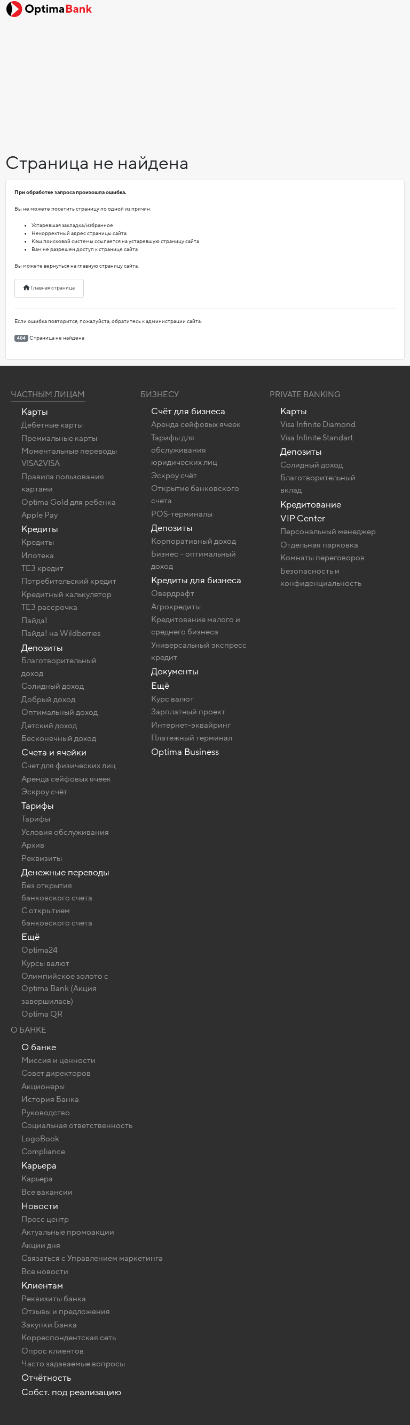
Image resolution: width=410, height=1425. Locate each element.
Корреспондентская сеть (68, 1337)
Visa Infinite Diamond (318, 424)
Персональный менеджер (328, 531)
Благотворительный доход (59, 666)
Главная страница (52, 288)
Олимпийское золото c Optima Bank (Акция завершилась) (64, 988)
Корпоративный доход (193, 541)
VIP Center (302, 518)
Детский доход (49, 725)
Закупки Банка (49, 1324)
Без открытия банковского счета (56, 891)
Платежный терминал (191, 737)
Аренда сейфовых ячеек (66, 779)
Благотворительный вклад (318, 483)
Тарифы (37, 806)
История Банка (50, 1099)
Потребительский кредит (68, 581)
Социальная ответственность (76, 1125)
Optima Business (185, 752)
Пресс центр (45, 1219)
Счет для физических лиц (68, 765)
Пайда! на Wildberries (60, 633)
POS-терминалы (181, 514)
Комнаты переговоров (322, 557)
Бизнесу (159, 394)
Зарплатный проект (188, 711)
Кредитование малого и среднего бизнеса (195, 625)
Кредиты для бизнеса (196, 580)
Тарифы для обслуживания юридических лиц (184, 450)
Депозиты (42, 648)
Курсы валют (45, 963)
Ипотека (37, 555)
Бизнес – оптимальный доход (193, 560)
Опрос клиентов (52, 1351)
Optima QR (41, 1014)
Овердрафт (172, 593)
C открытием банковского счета (56, 916)
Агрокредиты (176, 606)
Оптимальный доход (59, 712)
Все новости (44, 1271)
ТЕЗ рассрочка (49, 607)
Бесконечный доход (58, 738)
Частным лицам (48, 394)
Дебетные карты (52, 425)
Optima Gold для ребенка (68, 502)
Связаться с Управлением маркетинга (92, 1258)
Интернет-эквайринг (191, 725)
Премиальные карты (59, 438)
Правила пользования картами (62, 482)
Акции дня (40, 1245)
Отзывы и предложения (65, 1311)
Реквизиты (41, 858)
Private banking (305, 394)
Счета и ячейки (53, 752)
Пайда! (34, 620)
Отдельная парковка (319, 545)
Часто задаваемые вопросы (73, 1363)
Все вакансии (47, 1192)
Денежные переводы (65, 872)
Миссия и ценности (58, 1060)
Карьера (39, 1166)
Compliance (43, 1151)
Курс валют (172, 699)
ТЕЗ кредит (42, 568)
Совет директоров (56, 1073)
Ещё (30, 937)
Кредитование (310, 504)
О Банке (28, 1030)
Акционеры (43, 1086)
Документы (175, 671)
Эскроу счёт (44, 791)
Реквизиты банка (53, 1298)
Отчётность (46, 1378)
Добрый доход (48, 699)
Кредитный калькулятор (66, 594)
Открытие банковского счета (195, 494)
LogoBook (40, 1138)
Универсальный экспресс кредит (199, 651)
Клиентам (42, 1285)
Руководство (45, 1112)
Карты (34, 412)
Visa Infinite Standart (316, 437)
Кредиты (39, 529)
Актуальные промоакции (67, 1232)
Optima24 (39, 950)
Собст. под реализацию (71, 1392)
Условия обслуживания (65, 832)
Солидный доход (52, 686)
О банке (38, 1047)
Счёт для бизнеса (188, 411)
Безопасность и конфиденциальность (320, 577)
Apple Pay (39, 515)
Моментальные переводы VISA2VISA (69, 457)
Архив (32, 845)
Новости (39, 1206)
